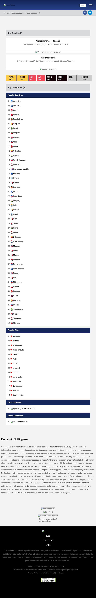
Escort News (22, 78)
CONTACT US (48, 541)
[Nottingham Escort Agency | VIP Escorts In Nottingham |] (87, 408)
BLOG (48, 536)
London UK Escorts (84, 78)
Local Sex (71, 78)
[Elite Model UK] (48, 508)
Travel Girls (11, 78)
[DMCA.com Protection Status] (48, 580)
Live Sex (31, 78)
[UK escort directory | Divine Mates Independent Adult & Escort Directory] (87, 421)
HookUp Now (60, 78)
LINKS (48, 545)
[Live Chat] (48, 512)
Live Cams (39, 78)
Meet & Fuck (49, 78)
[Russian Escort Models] (48, 515)
